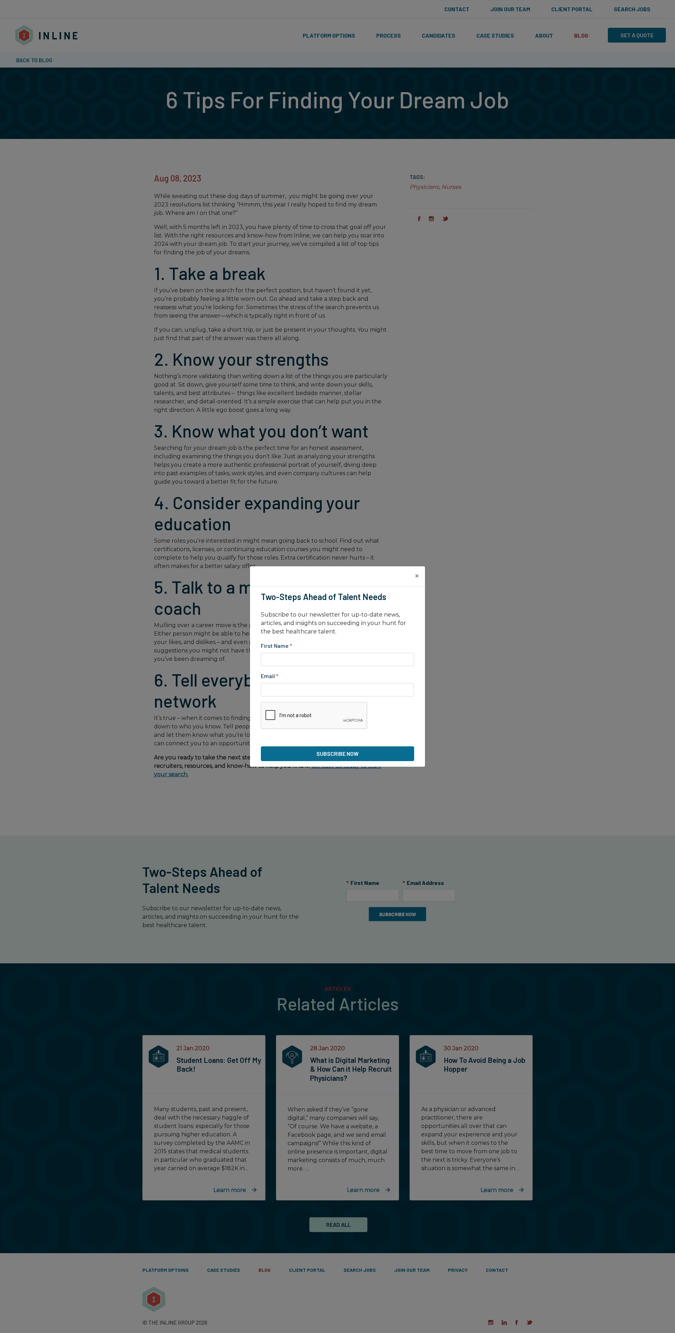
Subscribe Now (337, 753)
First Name (276, 645)
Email (269, 675)
